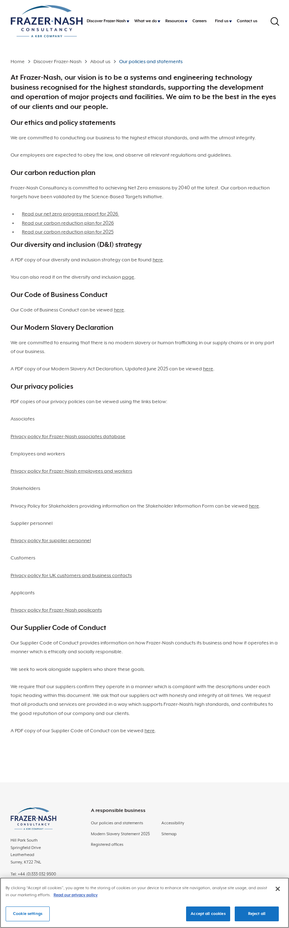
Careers (199, 21)
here (158, 259)
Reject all (256, 913)
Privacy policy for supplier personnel (51, 540)
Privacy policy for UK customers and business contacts (71, 575)
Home (18, 61)
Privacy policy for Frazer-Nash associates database (68, 436)
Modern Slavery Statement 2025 (120, 834)
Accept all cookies (208, 913)
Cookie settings (27, 913)
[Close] (277, 889)
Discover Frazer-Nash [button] (106, 21)
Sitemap (169, 834)
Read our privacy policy (76, 895)
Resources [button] (174, 21)
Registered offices (107, 844)
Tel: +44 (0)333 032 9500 (33, 874)
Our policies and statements (117, 823)
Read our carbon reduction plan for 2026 (68, 223)
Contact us (247, 21)
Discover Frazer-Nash (57, 61)
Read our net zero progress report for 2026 (70, 214)
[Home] (47, 21)
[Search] (275, 21)
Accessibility (172, 823)
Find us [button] (221, 21)
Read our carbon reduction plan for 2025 (67, 232)
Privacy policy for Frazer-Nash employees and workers (71, 471)
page (128, 277)
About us (100, 61)
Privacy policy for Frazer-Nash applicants (56, 610)
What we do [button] (145, 21)
